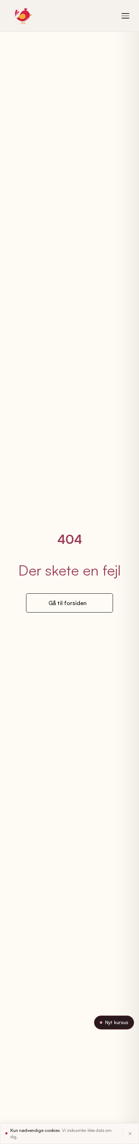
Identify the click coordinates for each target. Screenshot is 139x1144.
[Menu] (125, 15)
